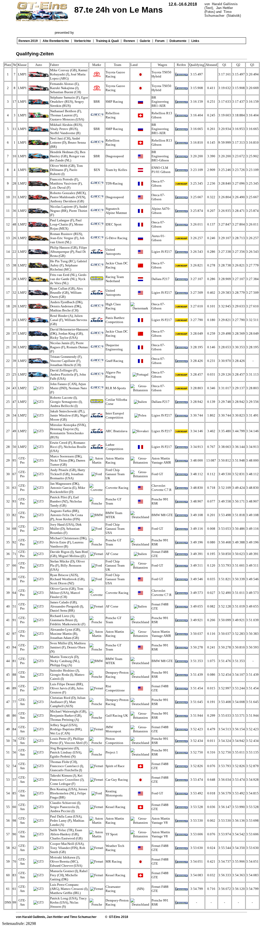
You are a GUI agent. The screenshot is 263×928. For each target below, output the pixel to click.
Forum (160, 41)
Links (195, 41)
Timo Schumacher (218, 14)
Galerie (145, 41)
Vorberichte (82, 41)
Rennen (129, 41)
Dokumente (178, 41)
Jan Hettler (224, 8)
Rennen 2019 (28, 41)
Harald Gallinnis (225, 4)
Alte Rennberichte (56, 41)
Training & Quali (107, 41)
